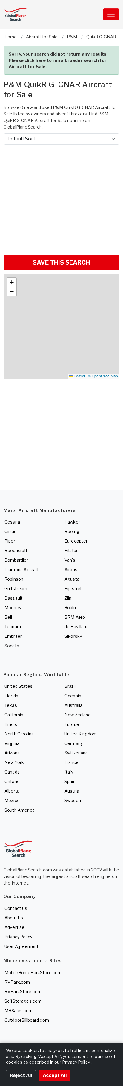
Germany (73, 743)
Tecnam (12, 626)
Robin (70, 607)
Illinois (10, 724)
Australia (73, 705)
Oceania (72, 695)
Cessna (12, 521)
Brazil (70, 686)
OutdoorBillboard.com (26, 1020)
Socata (11, 645)
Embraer (13, 636)
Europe (71, 724)
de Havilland (76, 626)
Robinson (13, 579)
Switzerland (76, 752)
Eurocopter (75, 540)
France (71, 762)
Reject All (21, 1075)
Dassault (13, 598)
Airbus (70, 569)
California (13, 714)
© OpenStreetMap (103, 375)
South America (19, 809)
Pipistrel (72, 588)
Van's (69, 559)
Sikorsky (73, 636)
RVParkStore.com (22, 991)
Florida (11, 695)
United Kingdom (80, 733)
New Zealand (77, 714)
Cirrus (10, 531)
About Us (13, 917)
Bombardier (16, 559)
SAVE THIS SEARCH (61, 262)
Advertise (14, 927)
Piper (9, 540)
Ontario (12, 781)
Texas (10, 705)
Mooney (12, 607)
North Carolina (19, 733)
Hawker (72, 521)
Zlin (68, 598)
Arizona (12, 752)
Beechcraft (15, 550)
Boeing (71, 531)
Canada (12, 771)
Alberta (11, 790)
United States (18, 686)
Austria (71, 790)
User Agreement (21, 946)
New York (14, 762)
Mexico (12, 800)
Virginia (11, 743)
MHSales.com (18, 1010)
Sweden (72, 800)
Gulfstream (15, 588)
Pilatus (71, 550)
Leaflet (79, 375)
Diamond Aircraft (21, 569)
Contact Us (15, 908)
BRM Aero (74, 617)
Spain (70, 781)
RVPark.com (17, 982)
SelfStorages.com (22, 1001)
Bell (8, 617)
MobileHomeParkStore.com (32, 972)
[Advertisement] (61, 197)
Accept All (55, 1075)
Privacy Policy (18, 936)
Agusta (71, 579)
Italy (68, 771)
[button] (11, 282)
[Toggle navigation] (111, 14)
